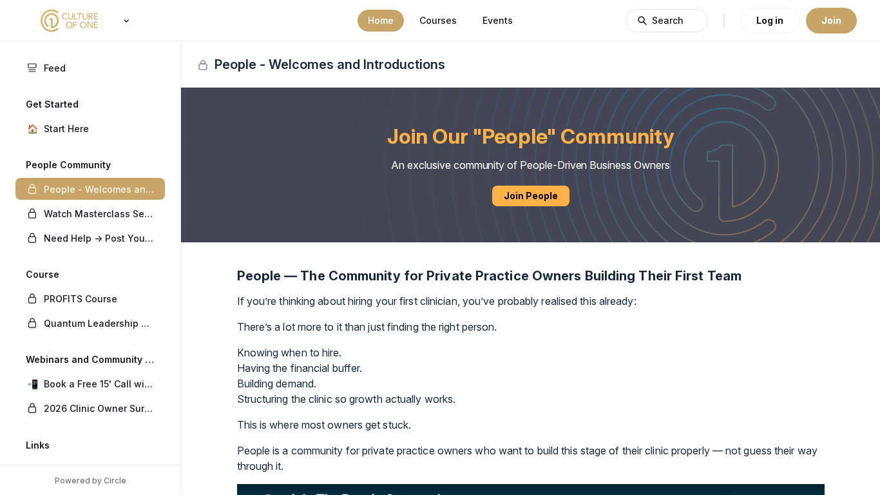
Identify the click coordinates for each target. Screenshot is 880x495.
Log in (769, 20)
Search (668, 20)
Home (381, 20)
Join (831, 20)
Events (498, 20)
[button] (90, 128)
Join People (531, 195)
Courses (438, 20)
